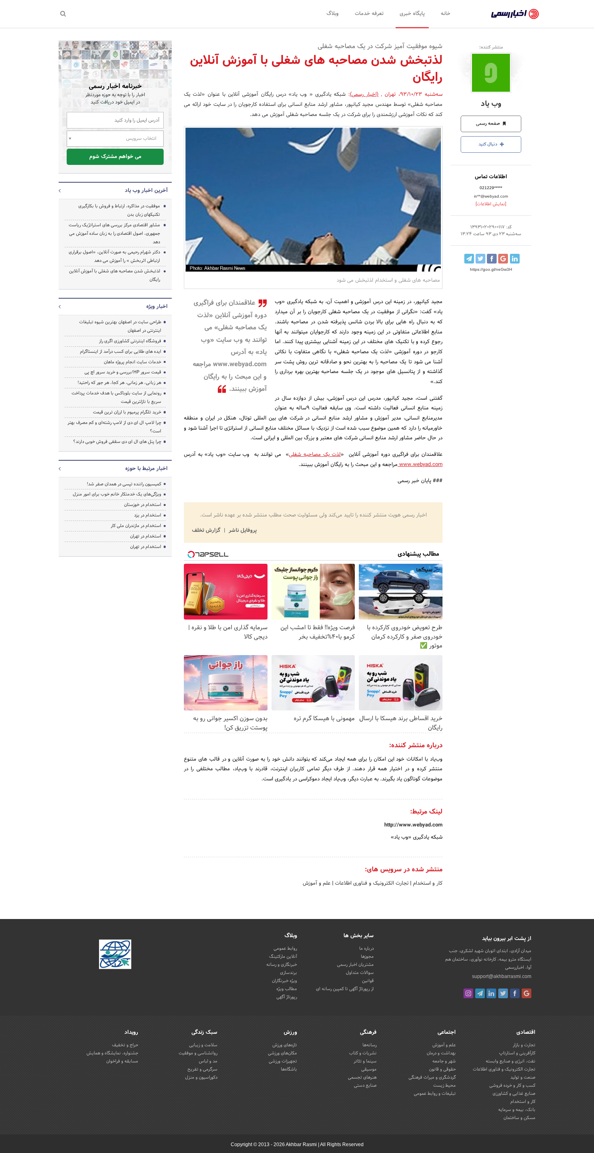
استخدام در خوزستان (142, 504)
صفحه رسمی (488, 123)
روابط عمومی (285, 948)
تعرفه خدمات (369, 13)
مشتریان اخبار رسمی (355, 964)
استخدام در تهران (145, 536)
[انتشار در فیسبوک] (492, 258)
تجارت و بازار (524, 1045)
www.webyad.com (420, 464)
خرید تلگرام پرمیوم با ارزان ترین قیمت (127, 412)
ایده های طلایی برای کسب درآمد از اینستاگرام (120, 351)
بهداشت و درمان (441, 1053)
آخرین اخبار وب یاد (146, 190)
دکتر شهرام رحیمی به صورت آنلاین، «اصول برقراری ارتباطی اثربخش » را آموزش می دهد (114, 256)
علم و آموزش (317, 883)
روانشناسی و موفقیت (198, 1053)
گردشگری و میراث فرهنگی (432, 1077)
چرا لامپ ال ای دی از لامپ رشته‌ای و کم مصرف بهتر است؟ (114, 427)
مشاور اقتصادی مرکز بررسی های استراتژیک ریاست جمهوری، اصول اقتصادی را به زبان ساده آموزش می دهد (114, 233)
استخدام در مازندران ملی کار (136, 525)
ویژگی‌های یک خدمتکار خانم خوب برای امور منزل (117, 494)
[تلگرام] (480, 993)
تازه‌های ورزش (284, 1045)
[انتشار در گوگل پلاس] (503, 258)
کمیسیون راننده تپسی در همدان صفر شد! (124, 484)
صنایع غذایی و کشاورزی (514, 1093)
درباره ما (366, 948)
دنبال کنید (488, 144)
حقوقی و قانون (442, 1069)
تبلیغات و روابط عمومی (435, 1093)
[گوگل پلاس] (526, 993)
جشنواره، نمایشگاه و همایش (112, 1053)
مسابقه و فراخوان (122, 1061)
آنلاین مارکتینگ (283, 956)
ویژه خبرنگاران (284, 980)
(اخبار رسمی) (364, 94)
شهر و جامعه (444, 1061)
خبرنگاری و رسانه (281, 964)
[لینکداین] (491, 993)
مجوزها (367, 956)
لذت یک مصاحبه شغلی (315, 454)
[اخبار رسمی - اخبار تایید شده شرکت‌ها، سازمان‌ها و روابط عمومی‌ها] (515, 14)
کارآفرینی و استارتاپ (517, 1053)
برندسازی (288, 972)
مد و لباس (208, 1061)
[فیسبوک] (515, 993)
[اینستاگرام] (468, 993)
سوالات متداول (360, 972)
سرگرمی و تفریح (202, 1069)
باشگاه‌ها (289, 1069)
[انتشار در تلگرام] (469, 258)
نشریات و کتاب (363, 1053)
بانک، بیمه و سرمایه (516, 1109)
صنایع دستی (365, 1085)
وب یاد (491, 104)
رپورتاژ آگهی (286, 997)
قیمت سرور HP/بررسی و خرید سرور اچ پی (122, 372)
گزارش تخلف (207, 530)
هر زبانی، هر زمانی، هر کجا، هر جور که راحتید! (119, 382)
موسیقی (369, 1069)
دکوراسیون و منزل (201, 1077)
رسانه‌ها (369, 1045)
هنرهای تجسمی (362, 1077)
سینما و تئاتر (365, 1061)
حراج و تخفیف (125, 1045)
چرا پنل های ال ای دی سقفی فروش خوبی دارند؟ (117, 441)
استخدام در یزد (147, 515)
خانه (446, 13)
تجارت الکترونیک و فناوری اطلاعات (371, 883)
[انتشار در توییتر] (480, 258)
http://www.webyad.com (413, 825)
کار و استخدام (426, 883)
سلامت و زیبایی (203, 1045)
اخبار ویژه (157, 306)
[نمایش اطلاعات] (491, 204)
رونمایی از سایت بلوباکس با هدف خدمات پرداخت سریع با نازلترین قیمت (116, 397)
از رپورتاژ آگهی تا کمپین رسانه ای (345, 989)
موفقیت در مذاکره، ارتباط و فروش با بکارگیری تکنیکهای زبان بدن (119, 210)
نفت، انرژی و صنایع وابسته (510, 1061)
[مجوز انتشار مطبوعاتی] (115, 955)
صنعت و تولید (522, 1077)
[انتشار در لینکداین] (515, 258)
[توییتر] (503, 993)
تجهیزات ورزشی (283, 1061)
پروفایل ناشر (242, 530)
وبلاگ (332, 13)
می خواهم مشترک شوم (115, 156)
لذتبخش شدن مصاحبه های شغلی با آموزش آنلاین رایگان (114, 275)
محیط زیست (444, 1085)
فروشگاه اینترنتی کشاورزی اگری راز (130, 341)
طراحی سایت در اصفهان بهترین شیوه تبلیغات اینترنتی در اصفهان (120, 326)
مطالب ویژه (286, 989)
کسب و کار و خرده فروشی (512, 1085)
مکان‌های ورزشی (282, 1053)
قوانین (368, 980)
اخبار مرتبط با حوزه (146, 468)
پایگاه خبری (412, 13)
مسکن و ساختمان (519, 1117)
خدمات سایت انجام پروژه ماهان (132, 362)
